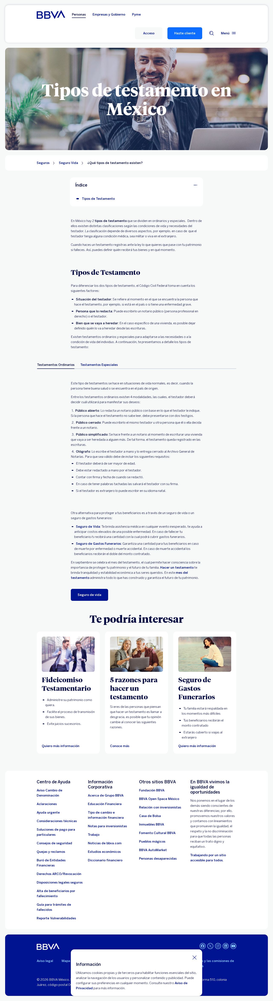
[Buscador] (211, 33)
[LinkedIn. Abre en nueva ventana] (226, 946)
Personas (79, 14)
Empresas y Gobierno (109, 14)
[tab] (55, 364)
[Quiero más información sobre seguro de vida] (204, 654)
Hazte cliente (184, 33)
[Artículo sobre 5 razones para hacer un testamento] (136, 654)
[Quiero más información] (68, 654)
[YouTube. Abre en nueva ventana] (233, 946)
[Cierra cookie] (194, 957)
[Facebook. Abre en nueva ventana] (203, 946)
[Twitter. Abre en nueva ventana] (210, 946)
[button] (148, 33)
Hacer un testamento (177, 567)
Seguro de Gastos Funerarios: (99, 544)
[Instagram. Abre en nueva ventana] (218, 946)
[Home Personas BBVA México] (51, 14)
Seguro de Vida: (88, 527)
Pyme (136, 14)
